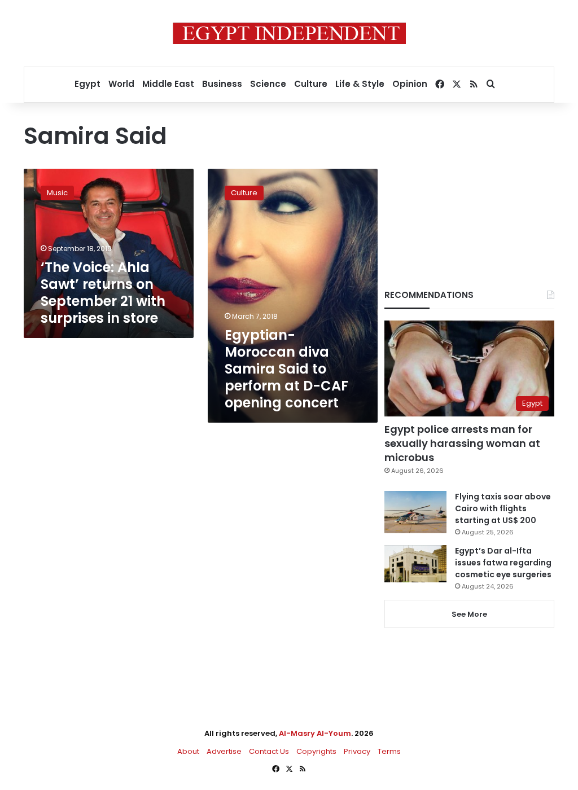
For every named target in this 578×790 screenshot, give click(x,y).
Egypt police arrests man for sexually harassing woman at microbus (462, 443)
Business (222, 84)
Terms (389, 751)
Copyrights (316, 751)
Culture (310, 84)
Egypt (87, 84)
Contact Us (269, 751)
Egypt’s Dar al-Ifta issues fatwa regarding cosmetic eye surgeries (503, 562)
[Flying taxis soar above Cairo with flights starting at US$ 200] (415, 512)
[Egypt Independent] (289, 33)
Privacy (357, 751)
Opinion (409, 84)
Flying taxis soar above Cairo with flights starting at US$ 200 (503, 508)
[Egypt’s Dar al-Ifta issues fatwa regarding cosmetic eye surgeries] (415, 563)
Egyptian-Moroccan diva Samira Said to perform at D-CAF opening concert (286, 369)
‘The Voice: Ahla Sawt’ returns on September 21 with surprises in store (103, 292)
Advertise (224, 751)
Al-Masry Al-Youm (315, 733)
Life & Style (359, 84)
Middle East (168, 84)
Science (268, 84)
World (121, 84)
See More (469, 614)
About (188, 751)
